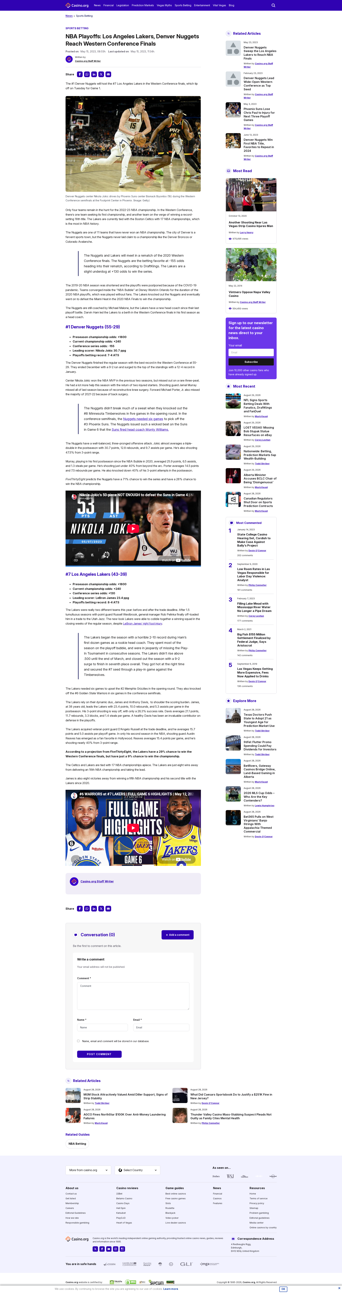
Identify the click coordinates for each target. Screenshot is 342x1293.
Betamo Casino (124, 1198)
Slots (168, 1203)
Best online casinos (175, 1193)
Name (81, 1019)
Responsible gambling (77, 1222)
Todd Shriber (262, 463)
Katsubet (121, 1213)
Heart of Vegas (124, 1222)
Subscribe (251, 361)
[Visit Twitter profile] (95, 1249)
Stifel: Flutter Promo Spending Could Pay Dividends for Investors (260, 745)
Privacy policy (257, 1203)
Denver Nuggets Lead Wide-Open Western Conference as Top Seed (259, 83)
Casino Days (122, 1203)
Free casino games (175, 1198)
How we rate (72, 1218)
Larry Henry (246, 232)
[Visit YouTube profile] (109, 1249)
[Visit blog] (122, 1249)
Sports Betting (183, 5)
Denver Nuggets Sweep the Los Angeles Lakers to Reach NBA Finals (260, 53)
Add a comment (177, 935)
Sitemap (254, 1208)
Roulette (169, 1208)
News (97, 5)
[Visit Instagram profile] (115, 1249)
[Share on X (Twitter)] (101, 74)
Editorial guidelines (260, 1218)
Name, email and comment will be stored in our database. (115, 1041)
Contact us (71, 1193)
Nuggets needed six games (143, 419)
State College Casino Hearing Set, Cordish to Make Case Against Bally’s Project (254, 540)
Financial (108, 5)
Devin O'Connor (257, 550)
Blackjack (170, 1213)
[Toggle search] (273, 5)
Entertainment (202, 5)
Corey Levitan (262, 440)
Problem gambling (259, 1213)
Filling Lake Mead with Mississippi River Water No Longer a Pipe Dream (254, 607)
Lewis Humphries (264, 805)
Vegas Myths (164, 5)
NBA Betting (77, 1143)
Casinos (217, 1198)
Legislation (122, 5)
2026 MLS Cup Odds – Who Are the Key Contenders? (259, 796)
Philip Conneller (257, 585)
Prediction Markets (143, 5)
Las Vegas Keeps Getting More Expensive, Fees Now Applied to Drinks (255, 672)
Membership (72, 1203)
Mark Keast (261, 416)
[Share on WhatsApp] (87, 74)
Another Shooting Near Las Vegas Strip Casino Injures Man (251, 224)
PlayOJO (121, 1218)
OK (283, 1289)
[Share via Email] (108, 74)
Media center (256, 1222)
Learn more (170, 1288)
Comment (84, 978)
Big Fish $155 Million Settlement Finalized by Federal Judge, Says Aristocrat (254, 640)
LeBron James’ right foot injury (142, 623)
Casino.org (249, 1282)
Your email (235, 345)
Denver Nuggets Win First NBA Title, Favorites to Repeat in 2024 (259, 145)
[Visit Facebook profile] (102, 1249)
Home (253, 1193)
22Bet (119, 1193)
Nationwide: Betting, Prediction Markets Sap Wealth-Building (260, 454)
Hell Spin (121, 1208)
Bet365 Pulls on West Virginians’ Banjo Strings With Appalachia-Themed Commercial (258, 824)
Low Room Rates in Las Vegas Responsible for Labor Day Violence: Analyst (253, 574)
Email (137, 1019)
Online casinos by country (263, 1227)
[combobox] (88, 1170)
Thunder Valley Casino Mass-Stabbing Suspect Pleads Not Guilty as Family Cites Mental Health (230, 1116)
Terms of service (259, 1198)
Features (217, 1203)
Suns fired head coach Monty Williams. (140, 429)
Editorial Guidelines (76, 1213)
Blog (231, 5)
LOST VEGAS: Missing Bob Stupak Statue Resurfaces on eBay (259, 431)
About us (72, 1188)
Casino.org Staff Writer (88, 61)
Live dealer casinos (175, 1222)
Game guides (174, 1188)
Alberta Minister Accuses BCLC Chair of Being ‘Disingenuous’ (260, 478)
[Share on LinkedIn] (94, 74)
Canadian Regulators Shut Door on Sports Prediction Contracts (258, 502)
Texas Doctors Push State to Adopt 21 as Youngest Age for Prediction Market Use (259, 720)
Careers (70, 1208)
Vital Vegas (219, 5)
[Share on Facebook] (80, 74)
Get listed (71, 1198)
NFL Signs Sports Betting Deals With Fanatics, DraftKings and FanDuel (258, 405)
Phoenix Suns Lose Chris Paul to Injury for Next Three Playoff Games (259, 114)
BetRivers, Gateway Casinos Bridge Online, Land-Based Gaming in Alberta (260, 771)
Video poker (171, 1218)
